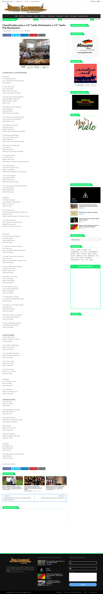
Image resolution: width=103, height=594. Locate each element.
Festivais (95, 253)
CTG (81, 251)
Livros (85, 255)
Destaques (73, 253)
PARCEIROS (29, 16)
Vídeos (91, 259)
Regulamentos (89, 257)
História (73, 255)
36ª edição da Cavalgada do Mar (35, 19)
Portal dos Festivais (10, 464)
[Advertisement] (75, 8)
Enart (78, 253)
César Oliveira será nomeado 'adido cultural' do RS (63, 19)
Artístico (73, 249)
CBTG (90, 249)
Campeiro (24, 19)
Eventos (89, 253)
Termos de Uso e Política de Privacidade (72, 592)
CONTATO (66, 16)
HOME (16, 16)
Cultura (48, 19)
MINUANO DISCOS (83, 16)
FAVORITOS (43, 16)
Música (28, 31)
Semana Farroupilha (75, 259)
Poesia (76, 257)
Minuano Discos (91, 255)
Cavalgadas (84, 249)
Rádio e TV (82, 257)
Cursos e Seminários (93, 251)
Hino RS (26, 1)
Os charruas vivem (93, 592)
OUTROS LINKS (51, 16)
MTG (97, 255)
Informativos (79, 255)
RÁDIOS (36, 16)
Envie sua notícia (35, 1)
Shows (82, 259)
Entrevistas (83, 253)
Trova (87, 259)
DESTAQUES (73, 16)
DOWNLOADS (59, 16)
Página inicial (19, 1)
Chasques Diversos (75, 251)
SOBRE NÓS (22, 16)
